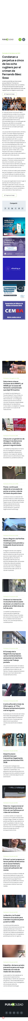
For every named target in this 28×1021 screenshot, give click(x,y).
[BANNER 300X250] (14, 218)
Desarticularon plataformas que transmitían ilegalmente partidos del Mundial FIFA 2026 (13, 758)
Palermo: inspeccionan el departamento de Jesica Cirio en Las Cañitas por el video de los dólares (13, 809)
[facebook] (6, 1012)
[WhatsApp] (15, 208)
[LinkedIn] (12, 208)
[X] (8, 208)
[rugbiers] (14, 98)
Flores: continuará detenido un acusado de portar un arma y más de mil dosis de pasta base (12, 490)
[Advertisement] (14, 18)
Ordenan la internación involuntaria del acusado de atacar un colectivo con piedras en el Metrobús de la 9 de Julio (13, 603)
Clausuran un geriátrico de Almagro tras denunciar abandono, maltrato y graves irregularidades (13, 442)
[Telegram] (19, 208)
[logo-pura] (8, 39)
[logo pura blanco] (14, 1003)
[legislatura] (14, 238)
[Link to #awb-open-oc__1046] (20, 39)
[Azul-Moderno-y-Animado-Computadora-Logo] (14, 258)
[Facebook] (5, 208)
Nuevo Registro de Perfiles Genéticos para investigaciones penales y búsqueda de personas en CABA (13, 542)
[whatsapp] (17, 1012)
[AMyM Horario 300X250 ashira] (14, 281)
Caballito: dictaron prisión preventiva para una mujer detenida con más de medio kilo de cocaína (13, 968)
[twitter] (10, 1012)
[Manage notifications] (3, 1018)
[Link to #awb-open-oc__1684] (23, 39)
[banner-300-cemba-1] (14, 301)
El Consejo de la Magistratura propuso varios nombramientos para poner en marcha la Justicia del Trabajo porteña (12, 656)
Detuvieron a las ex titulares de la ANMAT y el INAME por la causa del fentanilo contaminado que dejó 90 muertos (13, 385)
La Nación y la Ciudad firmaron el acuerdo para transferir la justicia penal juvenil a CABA (13, 918)
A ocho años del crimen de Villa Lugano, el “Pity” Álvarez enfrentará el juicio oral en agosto (14, 707)
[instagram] (14, 1012)
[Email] (22, 208)
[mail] (21, 1012)
